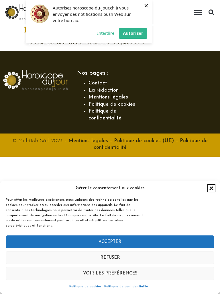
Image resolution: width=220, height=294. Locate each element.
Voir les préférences (110, 273)
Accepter (110, 242)
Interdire (105, 33)
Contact (98, 83)
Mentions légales (108, 97)
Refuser (110, 258)
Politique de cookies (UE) (144, 141)
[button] (211, 188)
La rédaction (104, 90)
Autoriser (133, 33)
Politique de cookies (85, 286)
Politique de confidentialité (126, 286)
